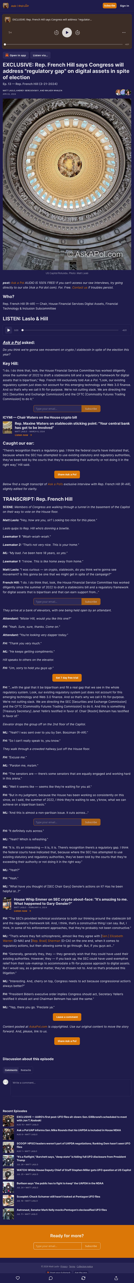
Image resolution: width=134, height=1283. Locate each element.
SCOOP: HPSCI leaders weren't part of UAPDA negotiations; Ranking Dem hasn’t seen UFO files (73, 1145)
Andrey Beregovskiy (27, 90)
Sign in (124, 5)
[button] (10, 32)
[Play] (8, 330)
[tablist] (18, 1070)
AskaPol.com (37, 1026)
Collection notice (85, 1266)
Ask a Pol (17, 283)
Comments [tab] (11, 1070)
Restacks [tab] (26, 1070)
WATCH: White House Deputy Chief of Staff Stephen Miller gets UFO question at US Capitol (74, 1170)
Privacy (64, 1266)
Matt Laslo (9, 90)
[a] (8, 1121)
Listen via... (40, 55)
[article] (67, 1120)
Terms (72, 1266)
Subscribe (109, 5)
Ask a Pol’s (55, 484)
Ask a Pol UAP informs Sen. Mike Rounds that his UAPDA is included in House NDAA (69, 1130)
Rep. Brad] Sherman (46, 941)
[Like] (18, 1278)
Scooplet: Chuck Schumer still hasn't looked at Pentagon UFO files (58, 1196)
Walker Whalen (53, 90)
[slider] (64, 44)
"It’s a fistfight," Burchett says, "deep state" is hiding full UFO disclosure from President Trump (71, 1158)
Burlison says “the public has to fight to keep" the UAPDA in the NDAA (60, 1183)
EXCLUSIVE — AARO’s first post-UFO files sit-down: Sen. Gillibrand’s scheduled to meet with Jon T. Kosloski (72, 1118)
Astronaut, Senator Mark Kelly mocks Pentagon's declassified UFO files (62, 1210)
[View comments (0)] (50, 1278)
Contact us (79, 287)
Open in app (18, 55)
